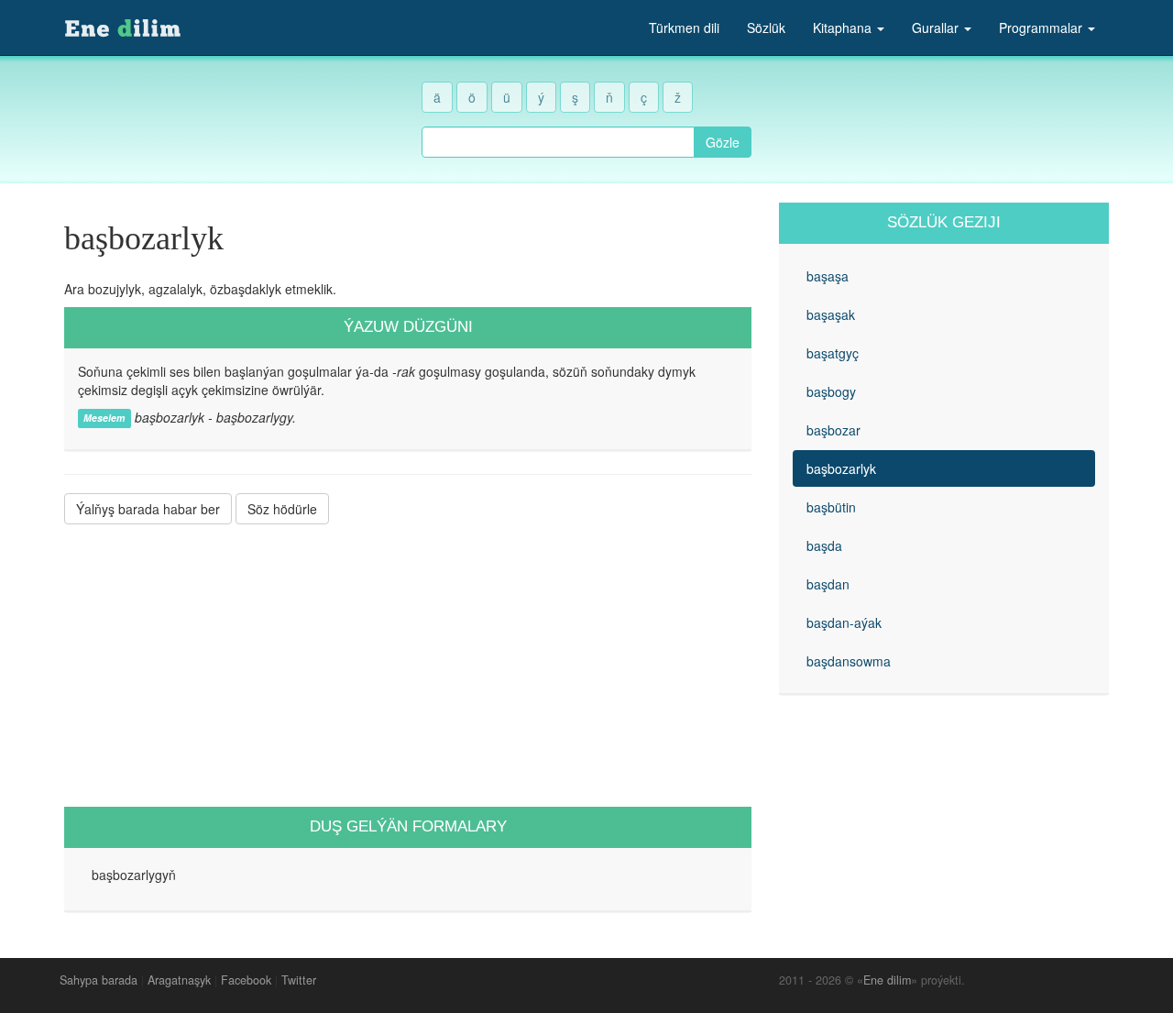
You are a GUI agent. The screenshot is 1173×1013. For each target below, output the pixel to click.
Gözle (723, 142)
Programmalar (1042, 27)
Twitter (298, 980)
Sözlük (766, 27)
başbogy (831, 391)
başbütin (831, 507)
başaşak (830, 314)
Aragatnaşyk (179, 980)
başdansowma (848, 661)
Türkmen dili (684, 27)
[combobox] (558, 142)
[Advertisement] (407, 665)
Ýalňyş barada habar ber (148, 509)
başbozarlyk (841, 468)
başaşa (827, 276)
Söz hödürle (282, 509)
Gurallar (937, 27)
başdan (828, 584)
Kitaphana (844, 27)
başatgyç (832, 353)
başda (824, 545)
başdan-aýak (844, 622)
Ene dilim (887, 980)
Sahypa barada (98, 980)
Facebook (246, 980)
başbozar (833, 430)
